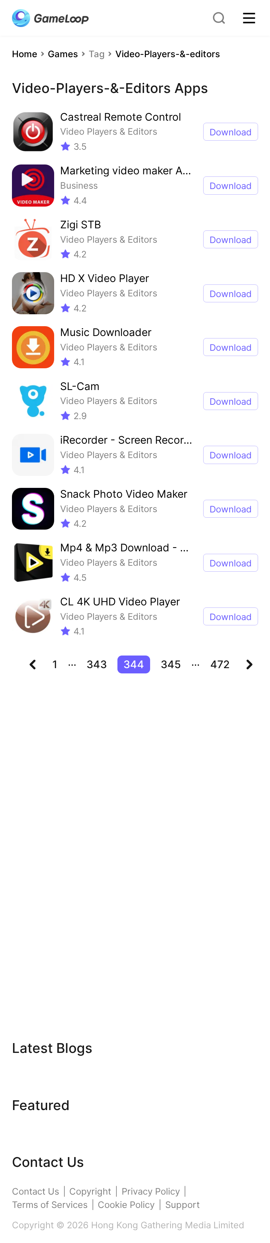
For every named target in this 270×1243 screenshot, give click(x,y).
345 (171, 664)
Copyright (90, 1191)
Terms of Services (50, 1204)
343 (96, 664)
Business (79, 185)
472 (220, 664)
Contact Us (35, 1191)
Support (182, 1204)
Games (63, 53)
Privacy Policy (151, 1191)
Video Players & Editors (108, 131)
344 (133, 664)
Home (24, 53)
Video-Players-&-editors (167, 53)
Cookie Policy (126, 1204)
